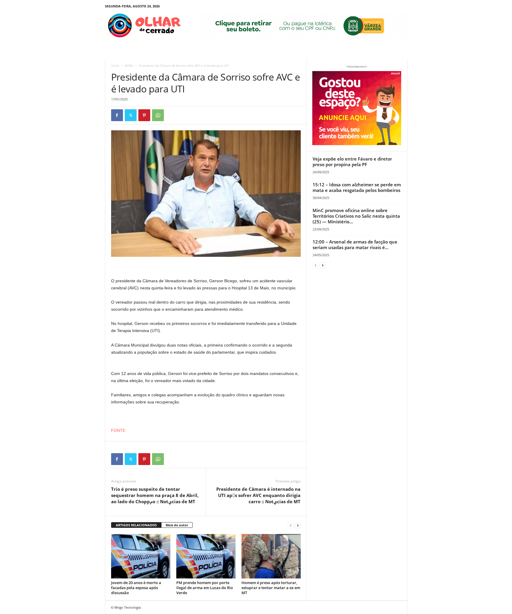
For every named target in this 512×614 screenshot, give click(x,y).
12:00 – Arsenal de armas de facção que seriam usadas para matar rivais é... (355, 244)
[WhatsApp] (158, 115)
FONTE (118, 430)
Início (115, 65)
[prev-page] (291, 525)
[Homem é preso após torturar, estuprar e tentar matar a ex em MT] (271, 556)
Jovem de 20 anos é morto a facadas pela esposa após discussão (136, 587)
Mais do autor (177, 525)
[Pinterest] (144, 115)
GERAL (128, 65)
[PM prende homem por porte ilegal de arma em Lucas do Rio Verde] (206, 556)
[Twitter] (131, 115)
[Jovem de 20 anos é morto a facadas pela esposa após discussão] (140, 556)
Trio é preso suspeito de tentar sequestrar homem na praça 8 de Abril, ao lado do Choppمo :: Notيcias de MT (155, 495)
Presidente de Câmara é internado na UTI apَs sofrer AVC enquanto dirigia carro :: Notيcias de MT (258, 495)
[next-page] (298, 525)
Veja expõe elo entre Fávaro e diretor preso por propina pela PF (352, 161)
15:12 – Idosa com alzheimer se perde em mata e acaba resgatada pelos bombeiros (357, 187)
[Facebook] (117, 115)
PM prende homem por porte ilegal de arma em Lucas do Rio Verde (204, 587)
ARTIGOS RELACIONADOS (136, 525)
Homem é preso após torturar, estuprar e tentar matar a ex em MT (270, 587)
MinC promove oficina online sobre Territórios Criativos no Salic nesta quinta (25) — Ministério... (356, 216)
